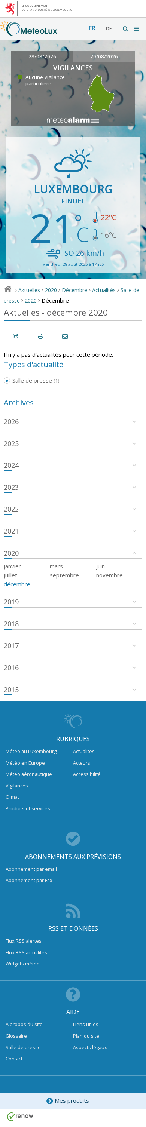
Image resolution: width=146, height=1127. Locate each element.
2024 (11, 465)
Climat (12, 796)
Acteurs (81, 762)
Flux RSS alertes (24, 940)
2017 (11, 645)
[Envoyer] (65, 336)
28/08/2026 (42, 56)
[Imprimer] (40, 336)
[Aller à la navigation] (137, 28)
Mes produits (72, 1100)
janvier (12, 566)
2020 (51, 290)
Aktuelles (29, 290)
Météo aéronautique (29, 774)
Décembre (74, 290)
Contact (14, 1058)
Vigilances (17, 785)
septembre (64, 575)
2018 (11, 623)
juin (100, 566)
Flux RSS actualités (26, 952)
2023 (11, 487)
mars (56, 566)
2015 (11, 689)
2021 (11, 530)
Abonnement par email (31, 869)
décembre (17, 584)
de (109, 28)
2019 (11, 601)
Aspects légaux (90, 1047)
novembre (109, 575)
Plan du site (86, 1035)
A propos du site (24, 1024)
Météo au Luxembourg (31, 751)
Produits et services (28, 808)
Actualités (104, 290)
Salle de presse (23, 1047)
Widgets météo (23, 963)
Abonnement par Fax (29, 880)
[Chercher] (125, 28)
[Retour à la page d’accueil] (29, 32)
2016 (11, 667)
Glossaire (16, 1035)
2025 (11, 443)
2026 (11, 421)
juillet (10, 575)
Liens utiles (85, 1024)
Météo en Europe (25, 762)
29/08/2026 (104, 56)
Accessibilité (87, 774)
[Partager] (16, 336)
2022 (11, 508)
